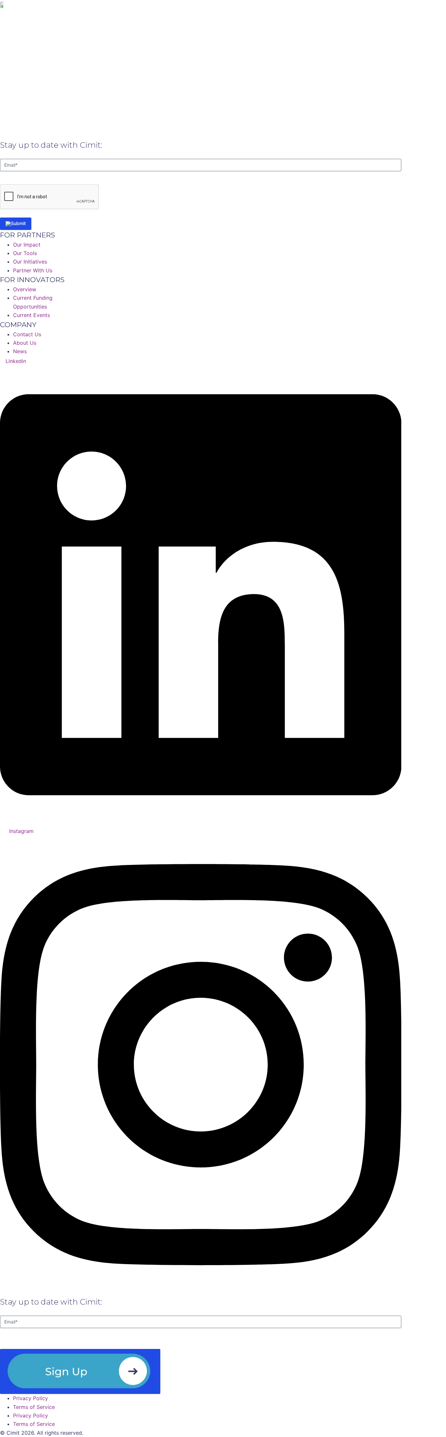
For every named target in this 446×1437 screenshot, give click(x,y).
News (352, 16)
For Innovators (317, 16)
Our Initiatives (274, 16)
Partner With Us (193, 16)
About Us (153, 16)
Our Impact (235, 16)
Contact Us (383, 16)
